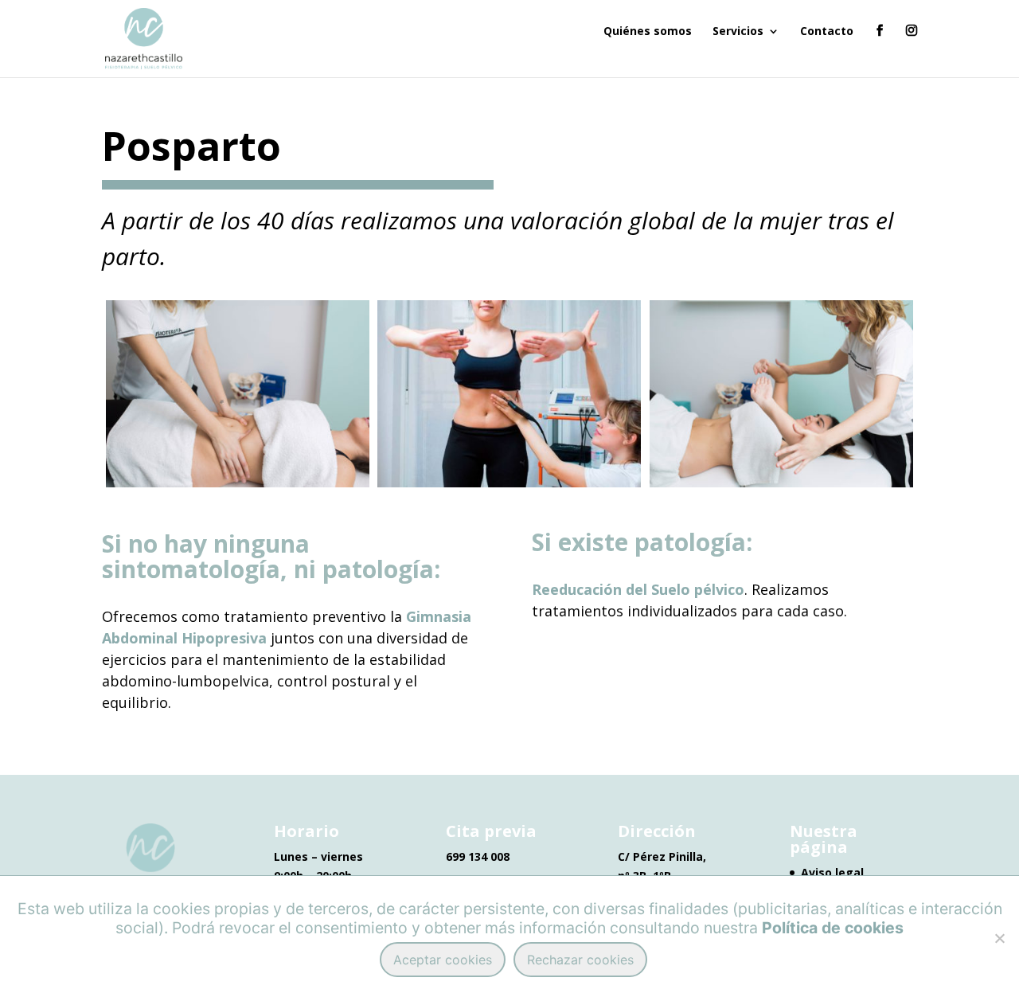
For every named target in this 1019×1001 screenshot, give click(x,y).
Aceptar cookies (442, 960)
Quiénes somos (647, 31)
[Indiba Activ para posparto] (509, 483)
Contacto (826, 31)
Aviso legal (832, 872)
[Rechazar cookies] (999, 938)
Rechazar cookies (580, 960)
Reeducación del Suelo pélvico (638, 589)
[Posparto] (237, 483)
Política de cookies (833, 927)
